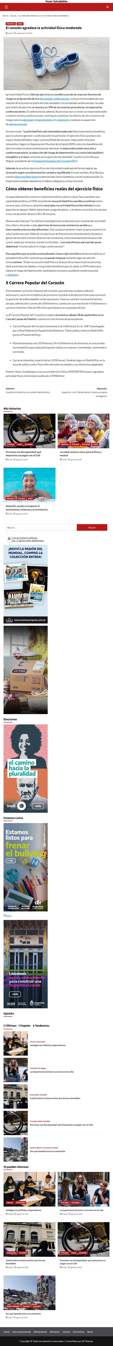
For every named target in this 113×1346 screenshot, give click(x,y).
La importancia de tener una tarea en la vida (52, 1071)
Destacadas (40, 1042)
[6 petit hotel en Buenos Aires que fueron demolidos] (16, 1096)
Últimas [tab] (11, 1026)
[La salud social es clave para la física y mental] (84, 431)
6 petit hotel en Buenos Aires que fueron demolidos (55, 1098)
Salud (20, 24)
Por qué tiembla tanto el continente (47, 1151)
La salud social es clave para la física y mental (81, 453)
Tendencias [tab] (41, 1026)
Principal (10, 444)
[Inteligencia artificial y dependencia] (16, 1043)
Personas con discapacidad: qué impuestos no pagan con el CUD (23, 453)
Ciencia (33, 1042)
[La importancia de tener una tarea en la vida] (16, 1069)
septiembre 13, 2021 (24, 33)
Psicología (86, 444)
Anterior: (28, 390)
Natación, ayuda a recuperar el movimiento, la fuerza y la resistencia (27, 507)
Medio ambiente (36, 1148)
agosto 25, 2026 (22, 459)
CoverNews (72, 1341)
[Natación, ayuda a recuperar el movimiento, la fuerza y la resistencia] (29, 485)
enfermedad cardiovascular (54, 98)
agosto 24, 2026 (22, 514)
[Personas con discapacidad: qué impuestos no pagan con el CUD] (29, 431)
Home (7, 1331)
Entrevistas (78, 1331)
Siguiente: (84, 392)
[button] (6, 6)
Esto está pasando (22, 1331)
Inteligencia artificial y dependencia (47, 1045)
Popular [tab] (25, 1026)
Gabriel (10, 1214)
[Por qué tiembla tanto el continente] (16, 1149)
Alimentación (40, 1331)
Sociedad (28, 444)
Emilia (10, 33)
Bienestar (10, 24)
